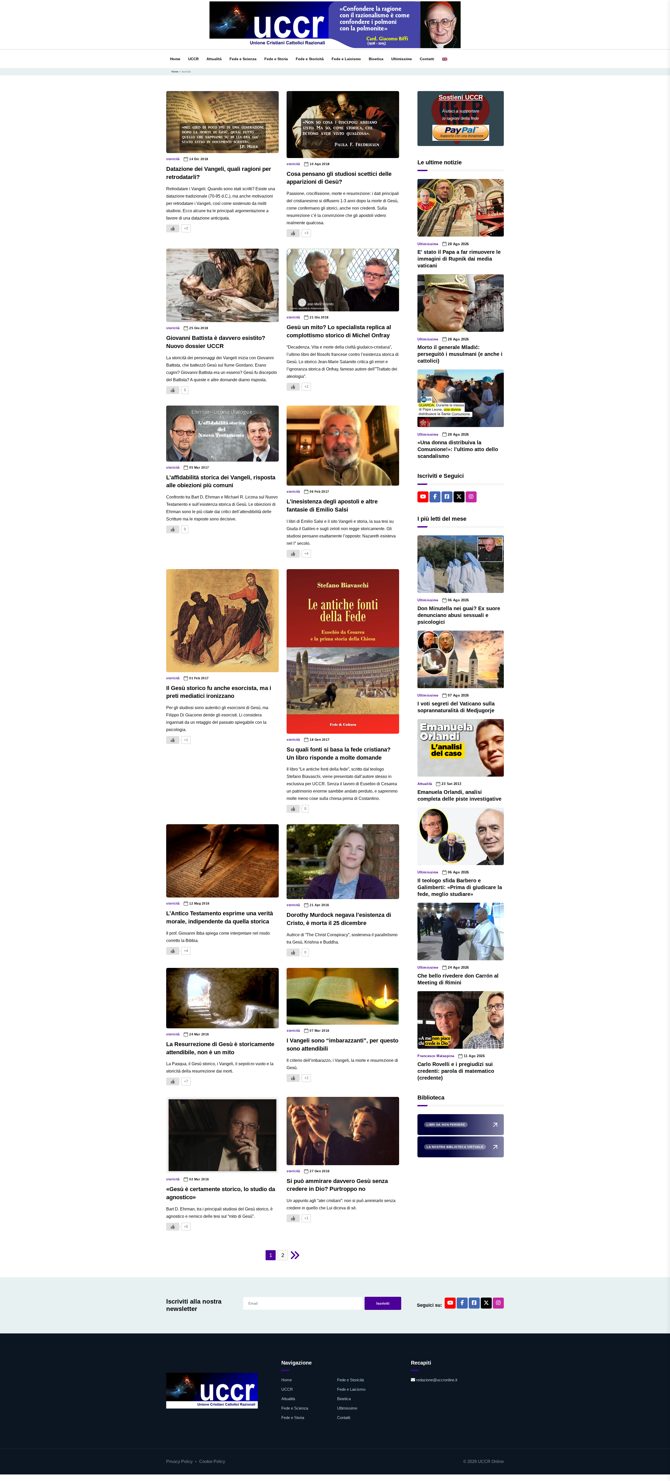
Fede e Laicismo (346, 59)
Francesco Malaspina (435, 1056)
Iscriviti (382, 1303)
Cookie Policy (212, 1461)
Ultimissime (401, 59)
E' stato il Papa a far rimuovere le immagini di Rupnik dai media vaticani (459, 258)
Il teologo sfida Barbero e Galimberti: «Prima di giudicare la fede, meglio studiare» (459, 887)
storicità (173, 159)
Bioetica (376, 59)
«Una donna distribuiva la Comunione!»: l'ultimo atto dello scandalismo (457, 449)
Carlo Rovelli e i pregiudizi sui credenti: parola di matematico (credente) (455, 1071)
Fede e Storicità (310, 59)
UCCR (193, 59)
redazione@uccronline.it (436, 1380)
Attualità (214, 59)
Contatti (427, 59)
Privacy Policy (179, 1461)
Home (175, 59)
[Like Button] (172, 228)
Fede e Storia (276, 59)
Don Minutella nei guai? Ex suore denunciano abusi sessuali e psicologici (458, 615)
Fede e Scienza (243, 59)
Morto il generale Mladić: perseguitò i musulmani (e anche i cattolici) (459, 354)
